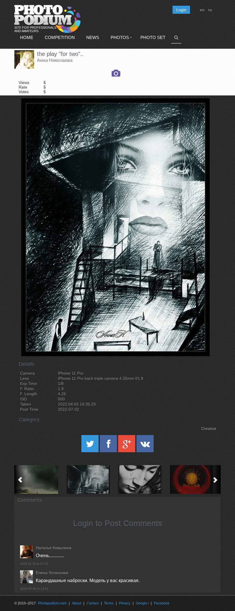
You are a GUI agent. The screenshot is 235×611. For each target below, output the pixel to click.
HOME (26, 37)
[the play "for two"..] (198, 113)
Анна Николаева (55, 60)
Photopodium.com (52, 603)
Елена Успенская (52, 572)
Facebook (161, 603)
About (76, 603)
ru (210, 9)
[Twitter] (90, 445)
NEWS (92, 37)
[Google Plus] (127, 445)
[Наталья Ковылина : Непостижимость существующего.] (195, 479)
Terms (108, 603)
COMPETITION (60, 37)
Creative (208, 428)
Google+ (142, 603)
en (202, 9)
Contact (93, 603)
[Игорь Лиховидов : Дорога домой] (40, 479)
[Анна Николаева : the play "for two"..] (92, 479)
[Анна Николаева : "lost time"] (143, 479)
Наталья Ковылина (53, 547)
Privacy (124, 603)
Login (181, 9)
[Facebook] (109, 445)
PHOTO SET (152, 37)
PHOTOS (120, 37)
